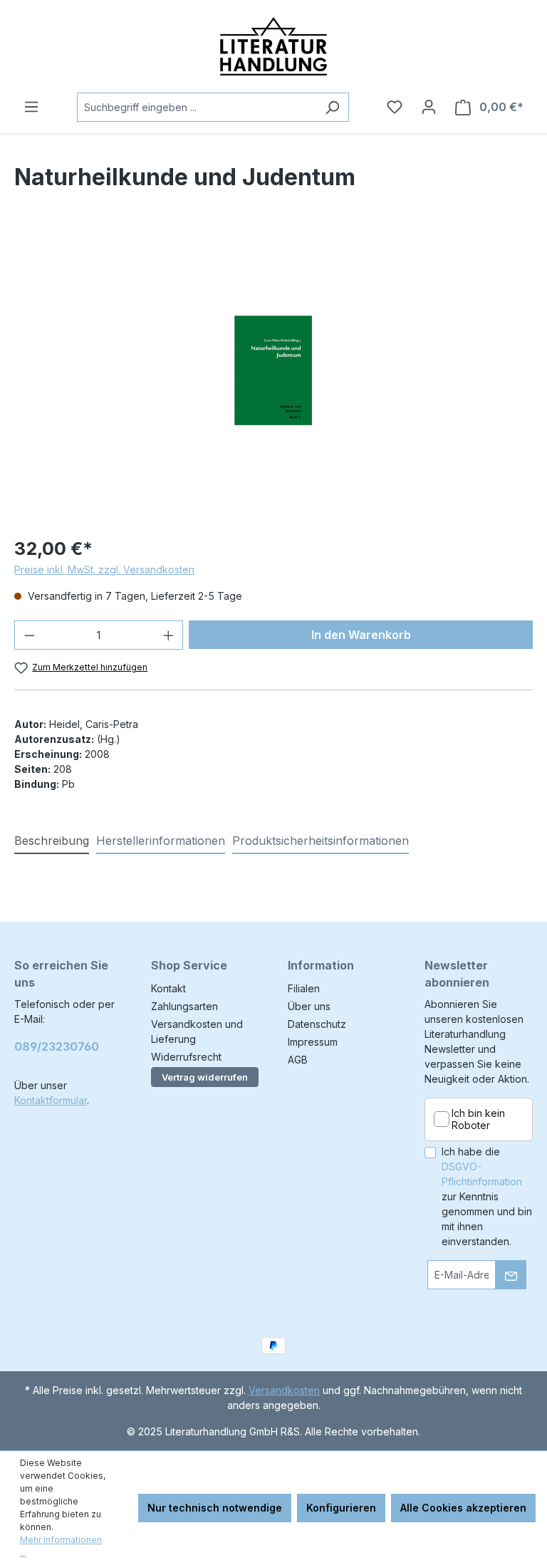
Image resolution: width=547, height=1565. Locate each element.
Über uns (309, 1006)
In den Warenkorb (361, 635)
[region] (273, 370)
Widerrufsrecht (186, 1057)
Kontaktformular (50, 1100)
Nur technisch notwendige (214, 1508)
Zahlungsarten (184, 1006)
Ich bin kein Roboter (478, 1119)
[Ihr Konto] (429, 107)
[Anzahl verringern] (29, 635)
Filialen (304, 988)
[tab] (51, 841)
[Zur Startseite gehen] (273, 46)
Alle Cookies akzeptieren (463, 1508)
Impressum (313, 1042)
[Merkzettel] (394, 107)
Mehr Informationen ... (61, 1546)
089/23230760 (56, 1046)
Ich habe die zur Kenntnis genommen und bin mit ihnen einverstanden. (487, 1196)
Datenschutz (317, 1024)
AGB (298, 1060)
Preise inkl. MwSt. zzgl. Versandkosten (104, 569)
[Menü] (31, 107)
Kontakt (168, 988)
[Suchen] (332, 107)
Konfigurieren (341, 1508)
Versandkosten (284, 1390)
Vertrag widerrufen (205, 1077)
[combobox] (196, 107)
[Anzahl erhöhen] (169, 635)
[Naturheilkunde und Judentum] (273, 371)
